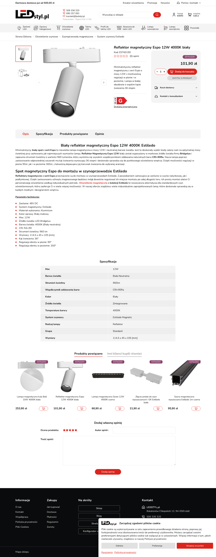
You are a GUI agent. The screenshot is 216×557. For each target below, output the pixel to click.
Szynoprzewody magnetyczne (77, 36)
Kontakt (19, 512)
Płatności (52, 517)
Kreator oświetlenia (133, 3)
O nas (18, 507)
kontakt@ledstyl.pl (75, 16)
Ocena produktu (49, 430)
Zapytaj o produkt (182, 78)
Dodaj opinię (108, 471)
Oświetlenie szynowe (46, 36)
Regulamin (52, 522)
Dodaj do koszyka (184, 71)
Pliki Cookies (22, 527)
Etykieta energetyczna (125, 106)
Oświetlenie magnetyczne (93, 183)
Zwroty (50, 527)
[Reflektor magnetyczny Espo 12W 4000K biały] (71, 82)
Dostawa (51, 512)
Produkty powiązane (74, 134)
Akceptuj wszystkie (195, 545)
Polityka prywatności (26, 522)
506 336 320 (72, 10)
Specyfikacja (44, 134)
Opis (25, 134)
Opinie (99, 134)
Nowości (165, 3)
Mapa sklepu (22, 551)
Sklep (99, 508)
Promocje (152, 3)
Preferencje (157, 545)
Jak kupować (53, 507)
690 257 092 (72, 13)
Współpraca (21, 517)
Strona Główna (23, 36)
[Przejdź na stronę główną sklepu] (32, 15)
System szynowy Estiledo (110, 36)
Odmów (119, 545)
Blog (99, 516)
